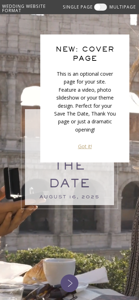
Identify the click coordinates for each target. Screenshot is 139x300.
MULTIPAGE (122, 7)
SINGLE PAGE (78, 7)
